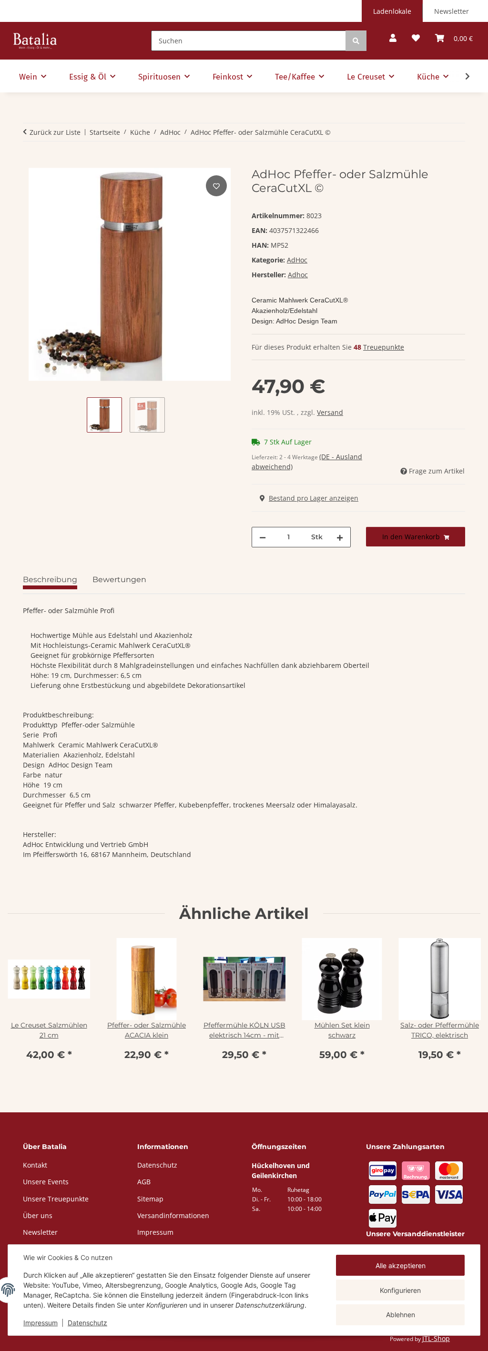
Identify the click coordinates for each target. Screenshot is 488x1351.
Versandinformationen (173, 1215)
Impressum (40, 1323)
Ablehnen (400, 1315)
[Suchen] (356, 40)
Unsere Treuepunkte (56, 1198)
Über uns (37, 1215)
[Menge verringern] (262, 537)
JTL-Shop (436, 1338)
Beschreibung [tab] (50, 579)
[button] (393, 38)
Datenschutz (87, 1323)
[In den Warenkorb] (30, 162)
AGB (144, 1181)
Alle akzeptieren (401, 1265)
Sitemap (150, 1198)
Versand (330, 412)
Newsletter (451, 11)
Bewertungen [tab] (119, 579)
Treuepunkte (383, 347)
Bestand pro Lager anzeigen (313, 498)
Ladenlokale (392, 11)
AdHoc (297, 259)
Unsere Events (46, 1181)
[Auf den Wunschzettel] (216, 185)
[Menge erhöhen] (339, 537)
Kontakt (35, 1165)
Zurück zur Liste (55, 132)
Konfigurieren (400, 1290)
